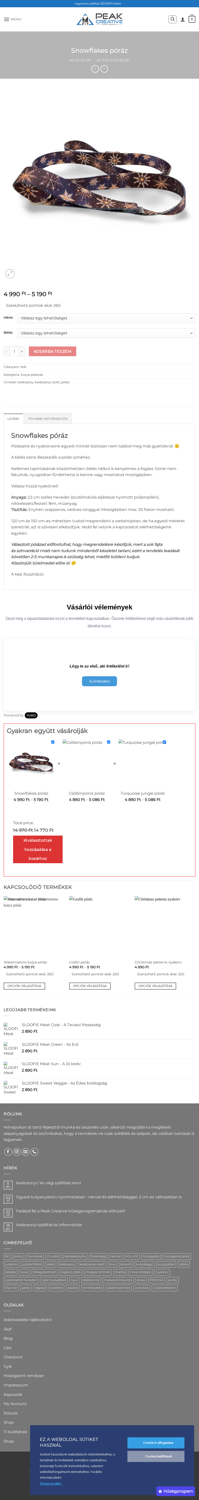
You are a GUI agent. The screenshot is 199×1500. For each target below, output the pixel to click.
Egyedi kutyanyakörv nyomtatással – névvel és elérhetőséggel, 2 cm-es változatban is (99, 1197)
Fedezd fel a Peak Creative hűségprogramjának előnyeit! (70, 1211)
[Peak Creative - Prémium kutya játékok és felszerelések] (99, 19)
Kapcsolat (13, 1394)
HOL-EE (131, 1256)
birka (18, 1256)
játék (51, 1264)
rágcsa (40, 1288)
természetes (92, 1288)
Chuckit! (53, 1256)
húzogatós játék (177, 1256)
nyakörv (162, 1272)
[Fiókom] (182, 19)
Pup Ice (11, 1288)
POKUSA (156, 1280)
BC (7, 1256)
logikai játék (71, 1272)
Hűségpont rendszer (24, 1375)
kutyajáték (166, 1264)
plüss (141, 1280)
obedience (91, 1280)
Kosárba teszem (53, 351)
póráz (65, 382)
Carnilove (34, 1256)
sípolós (72, 1288)
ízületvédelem (164, 1288)
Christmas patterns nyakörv (158, 962)
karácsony (25, 382)
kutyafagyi (144, 1264)
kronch (126, 1264)
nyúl (74, 1280)
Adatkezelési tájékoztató (27, 1319)
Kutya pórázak (113, 60)
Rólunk (11, 1413)
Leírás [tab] (13, 419)
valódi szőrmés (118, 1288)
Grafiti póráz (79, 962)
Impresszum (16, 1385)
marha (120, 1272)
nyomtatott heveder (21, 1280)
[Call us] (34, 1152)
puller (172, 1280)
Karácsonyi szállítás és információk (49, 1225)
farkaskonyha (75, 1256)
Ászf (7, 1329)
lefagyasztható (45, 1272)
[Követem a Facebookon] (8, 1152)
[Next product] (95, 69)
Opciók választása (24, 986)
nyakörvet (48, 486)
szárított (56, 1288)
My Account (15, 1403)
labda (183, 1264)
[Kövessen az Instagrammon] (17, 1152)
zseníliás (142, 1288)
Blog (8, 1338)
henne (115, 1256)
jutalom (11, 1264)
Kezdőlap (80, 60)
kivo (112, 1264)
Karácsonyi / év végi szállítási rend (48, 1183)
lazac (24, 1272)
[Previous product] (104, 69)
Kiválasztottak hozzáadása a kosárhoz (38, 849)
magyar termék (97, 1272)
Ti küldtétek (15, 1432)
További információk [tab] (48, 419)
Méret (8, 317)
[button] (13, 19)
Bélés (8, 332)
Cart (8, 1348)
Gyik (8, 1366)
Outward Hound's (118, 1280)
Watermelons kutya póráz (25, 962)
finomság (98, 1256)
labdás (10, 1272)
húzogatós (151, 1256)
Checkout (13, 1357)
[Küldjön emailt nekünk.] (26, 1152)
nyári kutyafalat (53, 1280)
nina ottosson (140, 1272)
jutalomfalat (32, 1264)
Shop (9, 1422)
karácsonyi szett (47, 382)
